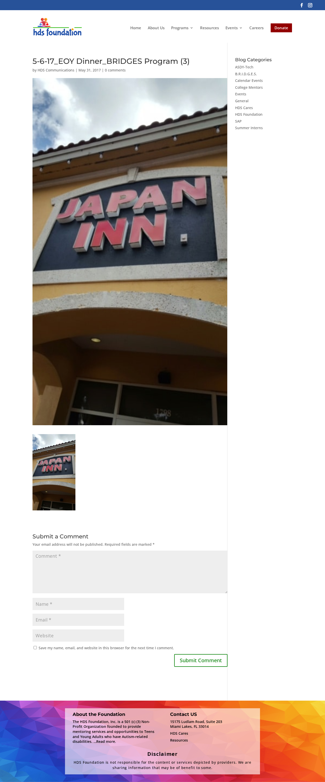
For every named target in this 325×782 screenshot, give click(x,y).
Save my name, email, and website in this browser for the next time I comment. (106, 647)
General (242, 100)
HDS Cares (244, 107)
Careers (256, 27)
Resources (209, 27)
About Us (156, 27)
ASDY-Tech (244, 67)
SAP (238, 121)
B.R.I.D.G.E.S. (246, 73)
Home (135, 27)
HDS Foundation (249, 114)
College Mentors (249, 87)
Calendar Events (249, 80)
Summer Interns (249, 127)
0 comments (115, 70)
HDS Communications (56, 70)
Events (231, 28)
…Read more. (104, 741)
